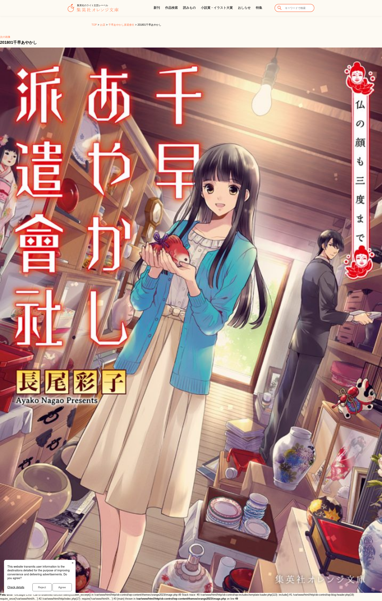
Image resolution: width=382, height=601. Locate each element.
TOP (94, 24)
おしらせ (244, 7)
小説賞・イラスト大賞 (217, 7)
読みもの (189, 7)
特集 (259, 7)
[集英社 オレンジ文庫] (93, 10)
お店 (102, 24)
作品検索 (171, 7)
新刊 (157, 7)
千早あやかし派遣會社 (121, 24)
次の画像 (5, 36)
